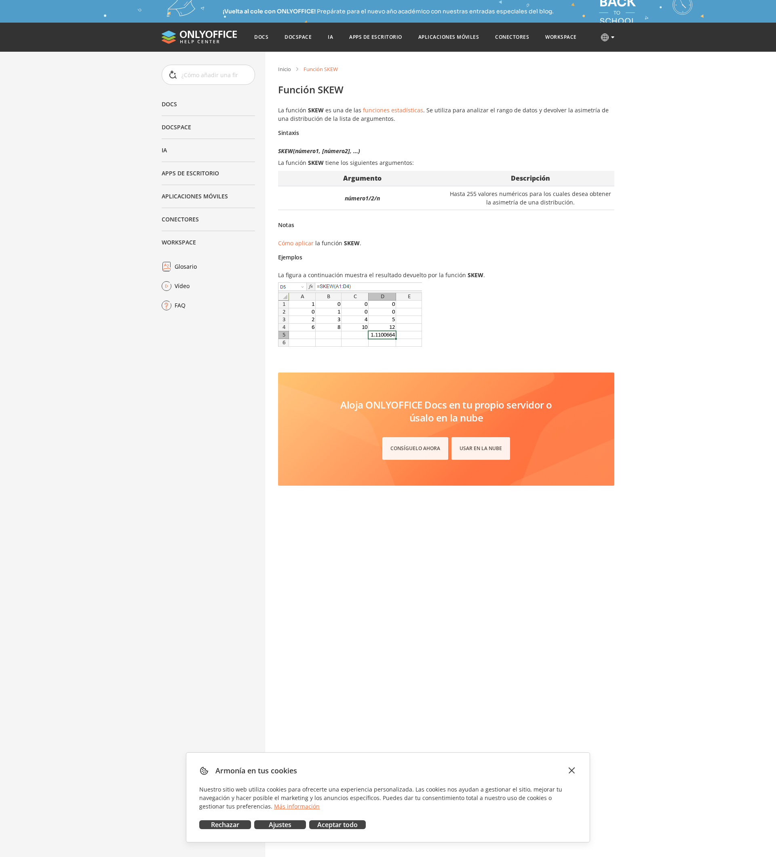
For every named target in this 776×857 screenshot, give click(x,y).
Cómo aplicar (296, 243)
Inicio (284, 69)
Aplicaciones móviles (195, 196)
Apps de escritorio (190, 173)
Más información (297, 806)
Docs (169, 104)
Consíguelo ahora (415, 448)
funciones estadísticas (393, 110)
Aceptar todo (337, 824)
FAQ (180, 305)
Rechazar (225, 824)
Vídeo (182, 286)
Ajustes (280, 824)
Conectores (180, 219)
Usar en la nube (481, 448)
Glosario (186, 266)
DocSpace (176, 127)
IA (164, 150)
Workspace (179, 242)
